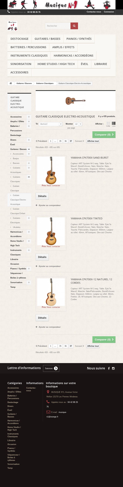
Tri (37, 124)
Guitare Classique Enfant (17, 211)
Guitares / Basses (47, 39)
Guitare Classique (14, 188)
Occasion (14, 264)
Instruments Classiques (29, 55)
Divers (13, 140)
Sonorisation (20, 64)
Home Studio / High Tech (56, 64)
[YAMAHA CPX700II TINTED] (51, 231)
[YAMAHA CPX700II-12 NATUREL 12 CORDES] (51, 292)
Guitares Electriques (15, 220)
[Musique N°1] (62, 4)
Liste (114, 126)
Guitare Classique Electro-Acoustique (18, 199)
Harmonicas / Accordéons (73, 55)
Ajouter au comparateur (50, 205)
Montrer (69, 124)
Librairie (100, 64)
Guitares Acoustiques (15, 170)
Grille (108, 126)
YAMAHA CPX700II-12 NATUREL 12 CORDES (91, 281)
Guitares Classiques (15, 179)
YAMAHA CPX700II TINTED (86, 218)
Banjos (15, 158)
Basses (16, 163)
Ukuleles (16, 227)
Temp (12, 287)
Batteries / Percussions (28, 47)
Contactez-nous (94, 12)
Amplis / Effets (63, 47)
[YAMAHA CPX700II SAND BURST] (51, 170)
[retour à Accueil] (11, 83)
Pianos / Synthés (79, 39)
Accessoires (19, 72)
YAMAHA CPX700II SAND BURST (90, 157)
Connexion (109, 12)
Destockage (19, 39)
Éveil (84, 64)
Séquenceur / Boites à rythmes (18, 275)
